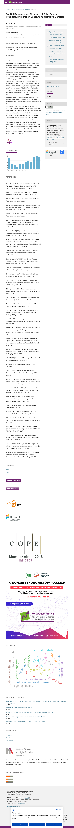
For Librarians (9, 740)
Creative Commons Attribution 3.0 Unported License (55, 112)
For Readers (9, 735)
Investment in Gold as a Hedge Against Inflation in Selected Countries (25, 721)
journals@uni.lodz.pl (22, 803)
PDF (49, 25)
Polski (7, 472)
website (27, 798)
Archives (14, 9)
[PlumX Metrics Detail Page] (9, 142)
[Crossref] (13, 521)
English (8, 469)
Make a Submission (13, 480)
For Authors (9, 738)
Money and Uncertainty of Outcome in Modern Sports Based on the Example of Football (30, 712)
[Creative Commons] (19, 506)
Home (8, 9)
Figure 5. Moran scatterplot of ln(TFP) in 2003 (57, 61)
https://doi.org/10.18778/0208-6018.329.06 (22, 43)
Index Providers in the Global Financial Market (18, 707)
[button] (15, 809)
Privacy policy (58, 809)
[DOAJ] (11, 506)
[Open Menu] (6, 2)
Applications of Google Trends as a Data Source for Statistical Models (25, 717)
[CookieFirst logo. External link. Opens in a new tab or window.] (13, 811)
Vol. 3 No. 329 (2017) (24, 9)
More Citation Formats (53, 143)
